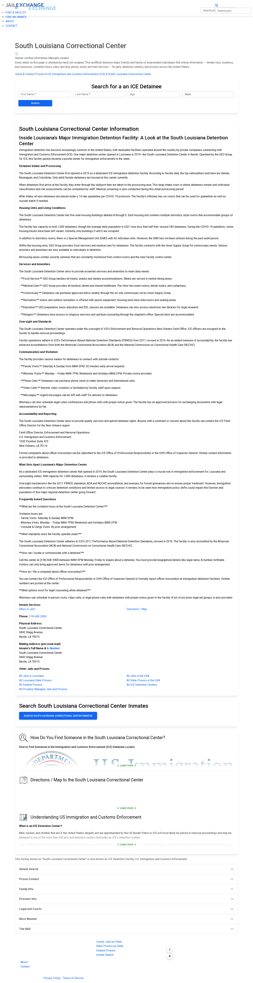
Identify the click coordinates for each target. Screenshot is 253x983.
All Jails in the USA (137, 676)
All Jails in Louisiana (31, 676)
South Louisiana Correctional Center (129, 74)
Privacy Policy (52, 978)
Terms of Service (73, 978)
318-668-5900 (37, 616)
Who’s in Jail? (27, 609)
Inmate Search (104, 954)
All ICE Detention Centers (141, 684)
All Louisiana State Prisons (35, 680)
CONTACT (11, 25)
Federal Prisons (35, 74)
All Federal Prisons (30, 684)
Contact (25, 966)
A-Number (53, 648)
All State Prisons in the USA (143, 680)
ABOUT (10, 21)
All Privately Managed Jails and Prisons (43, 689)
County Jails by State (109, 941)
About (24, 962)
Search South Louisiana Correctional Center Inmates (58, 715)
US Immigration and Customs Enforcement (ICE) (76, 74)
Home (18, 74)
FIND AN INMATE (16, 17)
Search (35, 103)
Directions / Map (136, 609)
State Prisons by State (109, 946)
